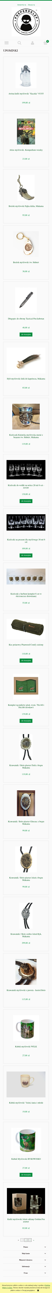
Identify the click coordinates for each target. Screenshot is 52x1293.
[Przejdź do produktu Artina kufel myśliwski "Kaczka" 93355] (26, 75)
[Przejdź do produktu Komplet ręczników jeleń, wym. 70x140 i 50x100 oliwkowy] (26, 687)
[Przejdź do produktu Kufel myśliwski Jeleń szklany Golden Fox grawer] (26, 1201)
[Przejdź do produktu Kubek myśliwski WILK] (26, 1028)
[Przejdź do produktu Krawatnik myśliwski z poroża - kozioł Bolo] (26, 972)
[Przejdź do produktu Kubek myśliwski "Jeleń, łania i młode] (26, 1084)
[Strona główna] (26, 21)
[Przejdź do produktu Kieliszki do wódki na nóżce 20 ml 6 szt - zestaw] (26, 470)
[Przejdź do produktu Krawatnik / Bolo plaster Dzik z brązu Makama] (26, 747)
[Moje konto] (32, 43)
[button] (6, 43)
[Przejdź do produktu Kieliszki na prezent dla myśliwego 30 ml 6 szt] (26, 524)
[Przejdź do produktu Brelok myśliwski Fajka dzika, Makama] (26, 188)
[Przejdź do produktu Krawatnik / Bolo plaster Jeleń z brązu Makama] (26, 859)
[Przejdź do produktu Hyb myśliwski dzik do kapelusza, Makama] (26, 360)
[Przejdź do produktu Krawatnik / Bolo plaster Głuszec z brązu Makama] (26, 803)
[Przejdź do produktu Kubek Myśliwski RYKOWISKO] (26, 1141)
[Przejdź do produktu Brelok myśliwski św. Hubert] (26, 244)
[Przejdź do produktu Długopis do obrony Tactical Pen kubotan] (26, 300)
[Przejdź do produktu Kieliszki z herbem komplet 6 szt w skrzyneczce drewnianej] (26, 578)
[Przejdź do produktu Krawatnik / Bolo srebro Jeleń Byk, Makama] (26, 916)
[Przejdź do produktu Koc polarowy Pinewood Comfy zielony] (26, 629)
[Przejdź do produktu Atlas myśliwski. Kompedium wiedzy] (26, 131)
